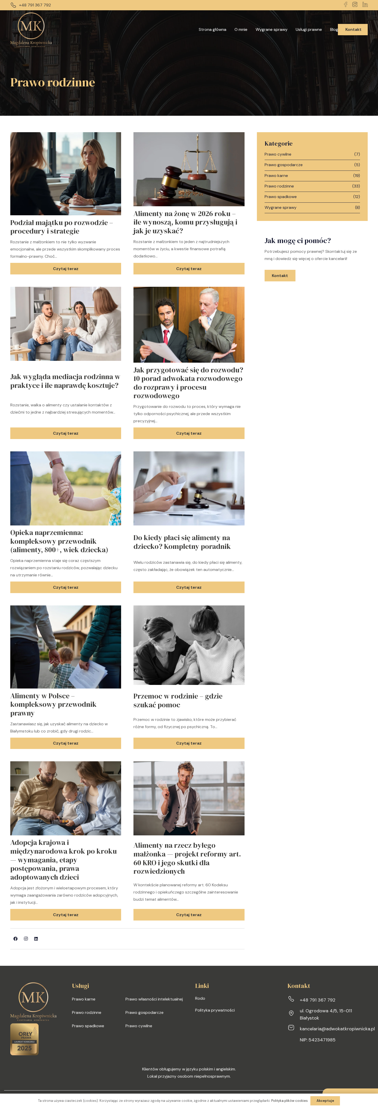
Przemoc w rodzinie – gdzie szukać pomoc (177, 700)
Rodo (200, 998)
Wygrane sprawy (280, 207)
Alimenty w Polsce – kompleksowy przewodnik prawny (53, 704)
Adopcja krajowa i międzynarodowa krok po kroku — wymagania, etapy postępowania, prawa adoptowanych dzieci (63, 859)
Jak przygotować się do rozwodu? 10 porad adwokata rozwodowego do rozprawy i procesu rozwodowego (188, 383)
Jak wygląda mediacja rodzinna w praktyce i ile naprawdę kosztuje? (65, 381)
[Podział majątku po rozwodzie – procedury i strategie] (65, 135)
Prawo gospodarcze (284, 164)
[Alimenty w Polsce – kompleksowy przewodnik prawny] (65, 609)
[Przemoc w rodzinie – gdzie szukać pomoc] (188, 609)
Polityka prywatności (215, 1010)
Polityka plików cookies (289, 1100)
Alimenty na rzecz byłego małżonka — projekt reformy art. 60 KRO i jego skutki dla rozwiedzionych (187, 858)
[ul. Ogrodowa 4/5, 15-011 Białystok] (293, 1014)
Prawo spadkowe (281, 196)
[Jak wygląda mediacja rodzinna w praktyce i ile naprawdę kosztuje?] (65, 290)
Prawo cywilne (278, 154)
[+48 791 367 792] (293, 1000)
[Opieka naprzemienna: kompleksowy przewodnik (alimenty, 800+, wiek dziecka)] (65, 455)
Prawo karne (276, 175)
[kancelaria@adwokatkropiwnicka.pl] (293, 1028)
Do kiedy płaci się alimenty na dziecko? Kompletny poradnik (182, 542)
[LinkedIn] (36, 939)
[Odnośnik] (31, 29)
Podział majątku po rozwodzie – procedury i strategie (61, 227)
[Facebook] (15, 939)
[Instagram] (26, 939)
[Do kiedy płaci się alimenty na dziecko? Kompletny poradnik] (188, 455)
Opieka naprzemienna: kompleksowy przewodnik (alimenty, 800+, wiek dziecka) (59, 541)
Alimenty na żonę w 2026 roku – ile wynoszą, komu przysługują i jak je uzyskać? (185, 222)
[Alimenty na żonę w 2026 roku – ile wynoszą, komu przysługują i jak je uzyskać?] (188, 135)
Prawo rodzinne (279, 186)
